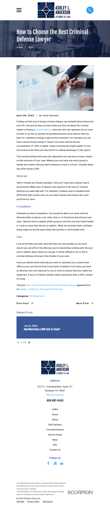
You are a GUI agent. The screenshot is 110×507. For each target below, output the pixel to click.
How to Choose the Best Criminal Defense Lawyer (51, 285)
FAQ (55, 444)
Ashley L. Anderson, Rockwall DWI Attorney (41, 289)
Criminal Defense (55, 429)
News (55, 439)
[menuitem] (20, 501)
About (55, 419)
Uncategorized (36, 296)
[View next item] (29, 342)
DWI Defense (55, 424)
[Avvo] (55, 463)
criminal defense (43, 129)
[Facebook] (48, 463)
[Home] (54, 10)
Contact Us (55, 449)
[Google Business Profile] (61, 463)
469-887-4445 (55, 400)
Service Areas (55, 434)
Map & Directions (55, 394)
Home (55, 414)
